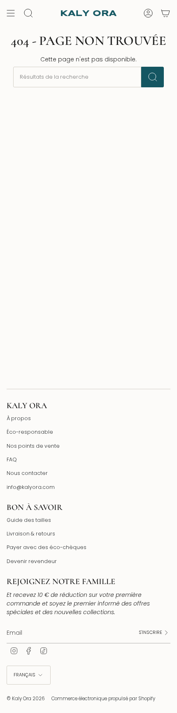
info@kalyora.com (31, 487)
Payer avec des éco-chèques (46, 547)
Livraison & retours (31, 533)
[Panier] (165, 13)
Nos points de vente (33, 445)
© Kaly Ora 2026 (26, 698)
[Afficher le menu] (10, 13)
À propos (19, 418)
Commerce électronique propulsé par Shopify (103, 698)
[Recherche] (152, 77)
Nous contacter (27, 473)
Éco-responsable (30, 431)
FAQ (12, 459)
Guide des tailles (29, 520)
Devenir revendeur (32, 561)
